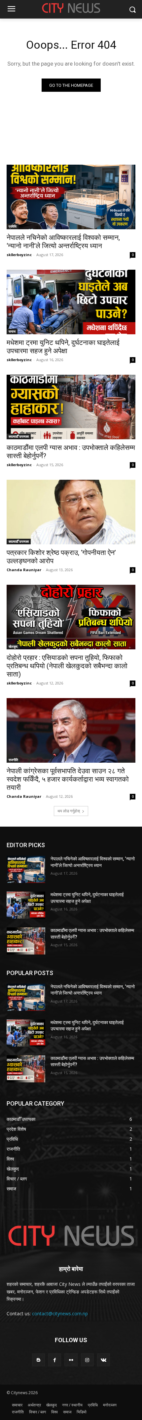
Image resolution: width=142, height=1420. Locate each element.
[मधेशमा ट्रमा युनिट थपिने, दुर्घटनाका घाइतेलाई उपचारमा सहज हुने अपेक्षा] (71, 302)
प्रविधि (13, 226)
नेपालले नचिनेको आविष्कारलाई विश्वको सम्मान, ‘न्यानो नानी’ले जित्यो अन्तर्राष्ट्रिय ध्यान (63, 242)
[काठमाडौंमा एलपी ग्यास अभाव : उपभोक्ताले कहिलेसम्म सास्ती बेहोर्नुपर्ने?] (71, 407)
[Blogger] (38, 1359)
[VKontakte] (103, 1359)
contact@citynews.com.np (60, 1313)
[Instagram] (87, 1359)
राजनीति (13, 759)
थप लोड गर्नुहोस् (68, 811)
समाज (12, 331)
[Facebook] (54, 1359)
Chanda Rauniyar (24, 569)
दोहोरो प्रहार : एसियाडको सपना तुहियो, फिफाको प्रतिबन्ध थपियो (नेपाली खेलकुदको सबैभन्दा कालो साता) (67, 666)
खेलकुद (13, 646)
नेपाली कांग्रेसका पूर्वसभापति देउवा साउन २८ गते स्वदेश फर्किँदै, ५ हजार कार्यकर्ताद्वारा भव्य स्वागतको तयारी (68, 779)
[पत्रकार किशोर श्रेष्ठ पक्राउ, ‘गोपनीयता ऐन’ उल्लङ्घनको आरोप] (71, 512)
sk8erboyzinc (19, 254)
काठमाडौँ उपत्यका (19, 436)
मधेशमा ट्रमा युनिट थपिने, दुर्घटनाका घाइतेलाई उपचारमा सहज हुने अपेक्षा (63, 347)
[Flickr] (70, 1359)
